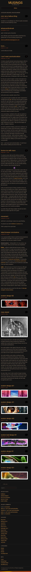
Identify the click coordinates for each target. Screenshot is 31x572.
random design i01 (7, 451)
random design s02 (7, 418)
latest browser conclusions (10, 232)
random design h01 (7, 467)
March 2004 (3, 537)
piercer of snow (4, 499)
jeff (16, 106)
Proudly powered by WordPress (7, 567)
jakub (2, 512)
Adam (2, 513)
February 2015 (4, 521)
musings (15, 2)
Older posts (5, 484)
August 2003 (4, 540)
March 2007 (3, 530)
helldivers (3, 493)
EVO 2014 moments (5, 497)
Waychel (3, 510)
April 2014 (3, 524)
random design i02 (7, 295)
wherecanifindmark (7, 28)
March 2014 (3, 526)
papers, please (4, 500)
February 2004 (4, 538)
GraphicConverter (18, 178)
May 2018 (3, 519)
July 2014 (3, 523)
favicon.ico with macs (8, 150)
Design (2, 548)
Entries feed (3, 561)
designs (7, 89)
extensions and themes (14, 259)
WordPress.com (4, 569)
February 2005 (4, 531)
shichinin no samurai (16, 223)
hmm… (3, 46)
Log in (2, 559)
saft (14, 277)
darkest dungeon (5, 495)
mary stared (5, 312)
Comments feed (4, 562)
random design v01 (7, 402)
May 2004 (3, 535)
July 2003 (3, 542)
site (10, 99)
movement (4, 216)
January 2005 (4, 533)
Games (2, 549)
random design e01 (7, 385)
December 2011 (4, 528)
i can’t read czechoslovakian (10, 56)
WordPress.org (4, 564)
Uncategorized (4, 553)
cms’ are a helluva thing (9, 16)
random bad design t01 (9, 435)
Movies (2, 551)
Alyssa (2, 508)
